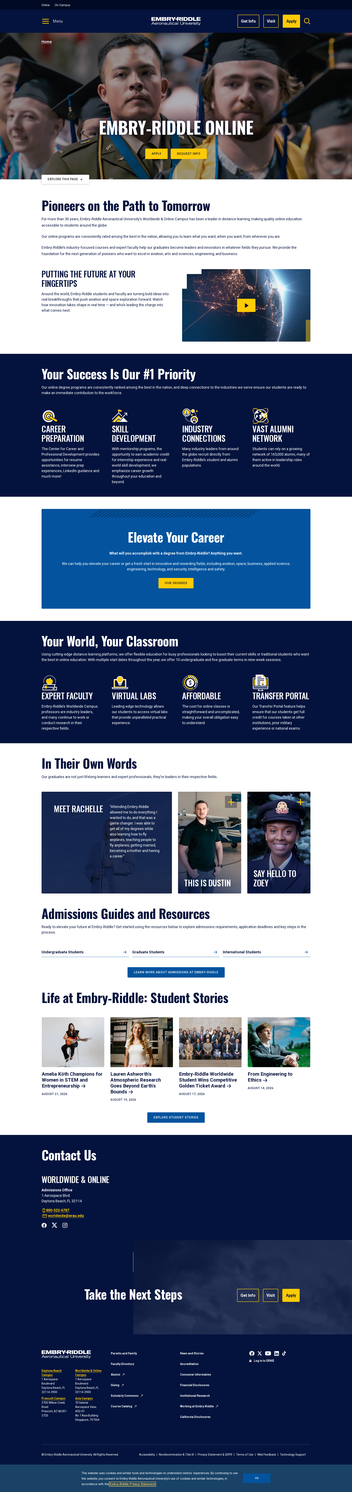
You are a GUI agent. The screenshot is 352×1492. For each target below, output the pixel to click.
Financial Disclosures (194, 1385)
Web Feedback (266, 1454)
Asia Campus (84, 1398)
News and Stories (192, 1353)
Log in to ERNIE (264, 1360)
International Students (242, 952)
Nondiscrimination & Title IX (176, 1454)
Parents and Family (124, 1353)
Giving (115, 1385)
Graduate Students (148, 952)
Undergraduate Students (63, 952)
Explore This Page (63, 179)
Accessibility (147, 1454)
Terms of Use (244, 1454)
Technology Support (293, 1454)
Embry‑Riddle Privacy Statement (132, 1484)
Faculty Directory (122, 1364)
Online (46, 5)
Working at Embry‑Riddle (197, 1406)
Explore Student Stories (176, 1117)
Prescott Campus (53, 1398)
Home (47, 41)
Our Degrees (176, 583)
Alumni (115, 1374)
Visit (271, 21)
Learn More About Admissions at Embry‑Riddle (176, 972)
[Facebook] (44, 1225)
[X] (54, 1225)
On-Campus (62, 5)
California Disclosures (195, 1417)
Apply (156, 154)
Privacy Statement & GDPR (215, 1454)
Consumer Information (195, 1374)
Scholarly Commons (125, 1395)
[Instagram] (64, 1225)
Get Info (248, 21)
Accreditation (189, 1364)
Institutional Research (195, 1395)
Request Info (188, 154)
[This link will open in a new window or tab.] (251, 1353)
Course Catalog (121, 1406)
